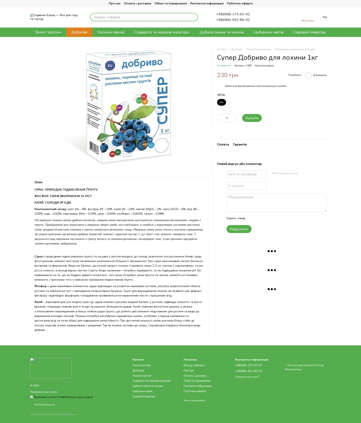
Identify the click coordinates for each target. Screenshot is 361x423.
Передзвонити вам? (247, 377)
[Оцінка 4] (272, 218)
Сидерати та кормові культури (161, 32)
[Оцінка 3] (265, 218)
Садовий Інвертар (309, 32)
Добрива (79, 32)
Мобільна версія (44, 404)
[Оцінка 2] (259, 218)
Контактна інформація (207, 3)
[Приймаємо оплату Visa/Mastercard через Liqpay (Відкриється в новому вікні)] (61, 397)
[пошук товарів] (193, 17)
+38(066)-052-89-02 (233, 20)
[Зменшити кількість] (220, 118)
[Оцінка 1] (252, 218)
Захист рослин (48, 32)
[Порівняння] (264, 17)
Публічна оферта (240, 3)
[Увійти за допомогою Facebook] (302, 173)
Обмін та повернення (171, 3)
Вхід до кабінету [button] (194, 365)
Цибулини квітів (268, 32)
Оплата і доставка (137, 3)
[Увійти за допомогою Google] (308, 173)
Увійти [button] (228, 86)
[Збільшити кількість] (233, 118)
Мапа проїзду (293, 369)
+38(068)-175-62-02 (233, 14)
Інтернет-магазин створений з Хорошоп (53, 414)
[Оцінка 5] (279, 218)
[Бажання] (277, 17)
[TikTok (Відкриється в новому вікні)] (41, 3)
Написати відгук (264, 65)
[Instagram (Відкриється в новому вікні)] (33, 3)
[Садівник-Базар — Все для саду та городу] (51, 368)
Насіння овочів (110, 32)
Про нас (115, 3)
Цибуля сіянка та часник (222, 32)
